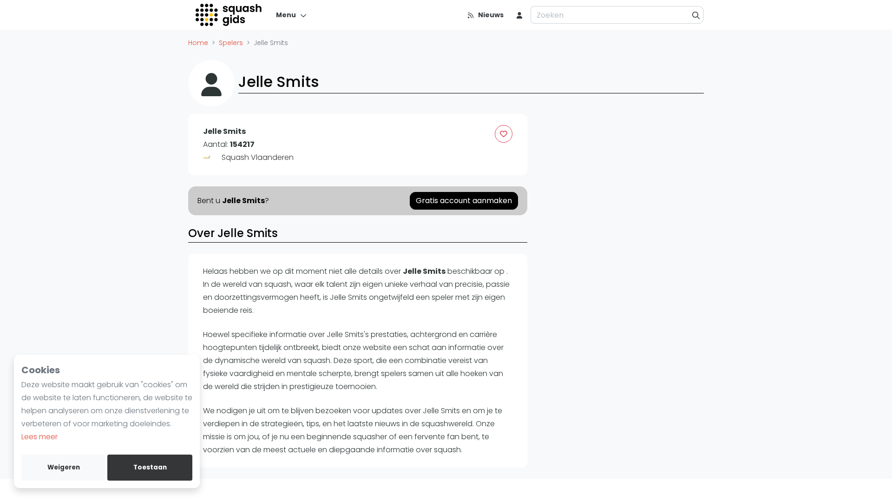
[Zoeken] (696, 15)
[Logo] (229, 15)
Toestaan (150, 467)
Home (198, 42)
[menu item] (519, 15)
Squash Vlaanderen (258, 157)
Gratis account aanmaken (464, 200)
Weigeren (63, 467)
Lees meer (39, 436)
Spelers (231, 42)
